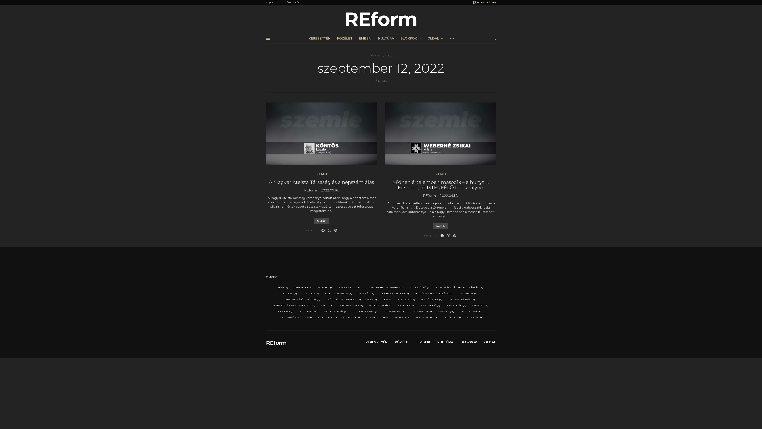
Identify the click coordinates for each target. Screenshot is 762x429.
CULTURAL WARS (339, 293)
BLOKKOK (408, 38)
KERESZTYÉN (320, 38)
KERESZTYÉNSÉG (462, 299)
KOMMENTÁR (352, 305)
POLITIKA (310, 311)
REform (381, 19)
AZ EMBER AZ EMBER (388, 287)
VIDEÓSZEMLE (428, 317)
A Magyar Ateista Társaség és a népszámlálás (321, 182)
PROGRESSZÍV (336, 311)
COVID (291, 293)
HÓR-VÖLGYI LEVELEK (344, 299)
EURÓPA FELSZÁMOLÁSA (435, 293)
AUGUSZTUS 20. (353, 287)
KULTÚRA (386, 38)
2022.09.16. (330, 190)
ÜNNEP (475, 317)
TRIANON (352, 317)
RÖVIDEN (424, 311)
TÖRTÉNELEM (378, 317)
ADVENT (326, 287)
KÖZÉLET (345, 38)
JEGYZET (407, 299)
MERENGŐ (431, 305)
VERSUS (403, 317)
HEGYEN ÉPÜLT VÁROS (303, 299)
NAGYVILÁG (456, 305)
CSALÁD (311, 293)
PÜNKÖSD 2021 (366, 311)
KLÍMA (328, 305)
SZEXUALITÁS (471, 311)
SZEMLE (321, 174)
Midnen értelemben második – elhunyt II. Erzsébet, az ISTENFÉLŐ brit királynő (441, 184)
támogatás (293, 2)
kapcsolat (272, 2)
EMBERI (365, 38)
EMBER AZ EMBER (395, 293)
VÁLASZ (454, 317)
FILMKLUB (469, 293)
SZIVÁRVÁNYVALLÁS (297, 317)
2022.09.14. (449, 196)
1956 (283, 287)
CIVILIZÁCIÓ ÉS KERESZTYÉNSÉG (460, 287)
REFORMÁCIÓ (397, 311)
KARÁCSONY (432, 299)
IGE (388, 299)
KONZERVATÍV (381, 305)
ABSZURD (303, 287)
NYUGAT (287, 311)
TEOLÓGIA (328, 317)
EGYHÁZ (366, 293)
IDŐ (372, 299)
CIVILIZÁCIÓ (420, 287)
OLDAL (433, 38)
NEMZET (480, 305)
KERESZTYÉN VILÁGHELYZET (294, 305)
